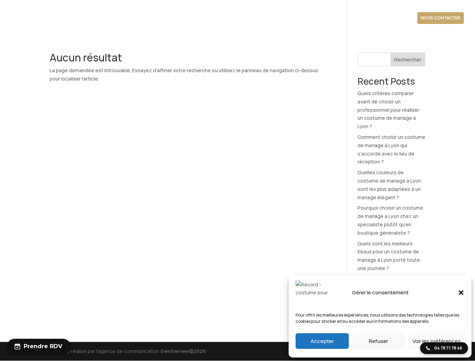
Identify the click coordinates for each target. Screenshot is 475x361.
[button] (461, 292)
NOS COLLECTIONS (221, 18)
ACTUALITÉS (342, 18)
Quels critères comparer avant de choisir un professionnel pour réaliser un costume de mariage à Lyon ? (388, 109)
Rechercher (407, 59)
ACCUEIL (153, 18)
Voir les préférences (436, 341)
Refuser (378, 341)
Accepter (322, 341)
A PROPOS (181, 18)
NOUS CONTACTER (440, 17)
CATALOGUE (308, 18)
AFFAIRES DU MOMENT (386, 18)
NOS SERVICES (272, 18)
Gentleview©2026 (183, 351)
